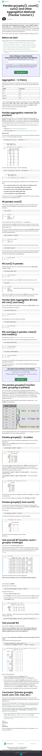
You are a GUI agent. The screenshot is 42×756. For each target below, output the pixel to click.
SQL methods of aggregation (15, 704)
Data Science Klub (22, 749)
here (19, 549)
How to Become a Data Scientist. (21, 715)
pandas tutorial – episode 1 (32, 123)
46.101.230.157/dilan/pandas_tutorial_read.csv (26, 130)
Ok (21, 754)
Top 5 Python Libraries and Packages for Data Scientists (17, 49)
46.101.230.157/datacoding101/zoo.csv (18, 128)
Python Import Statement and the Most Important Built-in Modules (20, 47)
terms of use (33, 743)
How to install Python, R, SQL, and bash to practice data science (19, 42)
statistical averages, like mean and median (24, 337)
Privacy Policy (16, 64)
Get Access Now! (21, 72)
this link (6, 137)
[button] (39, 1)
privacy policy (21, 743)
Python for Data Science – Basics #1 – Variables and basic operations (20, 45)
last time (15, 118)
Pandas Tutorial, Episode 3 (10, 711)
